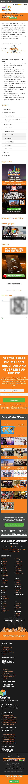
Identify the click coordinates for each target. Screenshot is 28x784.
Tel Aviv (4, 590)
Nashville (18, 559)
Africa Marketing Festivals (9, 734)
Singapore (18, 607)
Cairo (4, 594)
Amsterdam (5, 580)
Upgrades (6, 152)
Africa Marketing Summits (9, 741)
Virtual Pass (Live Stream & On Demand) (13, 120)
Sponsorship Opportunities (9, 675)
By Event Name (8, 546)
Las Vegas (5, 573)
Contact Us (5, 678)
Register (5, 105)
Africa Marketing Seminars (9, 739)
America (4, 603)
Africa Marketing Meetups (9, 738)
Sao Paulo (18, 592)
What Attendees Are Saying (12, 218)
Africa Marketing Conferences (10, 722)
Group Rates (8, 128)
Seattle (17, 572)
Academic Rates (9, 131)
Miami (17, 558)
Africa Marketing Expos (8, 724)
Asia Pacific (5, 605)
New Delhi (18, 603)
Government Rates (10, 135)
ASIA (16, 601)
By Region (23, 546)
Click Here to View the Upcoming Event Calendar (14, 550)
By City (13, 546)
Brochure (5, 244)
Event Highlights (8, 224)
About (4, 646)
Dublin (4, 584)
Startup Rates (9, 145)
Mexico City (18, 588)
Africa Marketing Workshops (9, 743)
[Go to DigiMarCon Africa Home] (7, 8)
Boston (4, 559)
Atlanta (4, 558)
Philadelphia (19, 565)
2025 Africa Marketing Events (9, 717)
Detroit (4, 568)
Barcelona (5, 582)
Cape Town (5, 596)
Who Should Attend (7, 651)
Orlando (18, 563)
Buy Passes (5, 669)
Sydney (17, 617)
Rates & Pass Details (9, 112)
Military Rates (8, 138)
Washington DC (19, 573)
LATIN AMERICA (18, 586)
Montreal (18, 580)
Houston (4, 572)
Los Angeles (5, 575)
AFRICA (3, 592)
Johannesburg (6, 598)
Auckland (18, 613)
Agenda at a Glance (7, 647)
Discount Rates (8, 124)
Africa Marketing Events (8, 715)
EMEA (4, 608)
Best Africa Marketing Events (9, 719)
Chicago (4, 563)
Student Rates (9, 148)
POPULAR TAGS (7, 713)
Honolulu (5, 570)
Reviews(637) (20, 4)
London (18, 596)
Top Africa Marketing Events (9, 720)
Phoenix (18, 566)
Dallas (4, 565)
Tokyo (17, 609)
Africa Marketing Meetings (9, 736)
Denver (4, 566)
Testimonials (6, 673)
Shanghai (18, 605)
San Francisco (19, 570)
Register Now (7, 109)
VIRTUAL (3, 601)
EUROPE (3, 578)
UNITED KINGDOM (19, 594)
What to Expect (6, 649)
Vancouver (18, 584)
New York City (19, 561)
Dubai (4, 588)
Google (19, 290)
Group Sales (7, 155)
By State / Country (18, 546)
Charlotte (5, 561)
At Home (4, 606)
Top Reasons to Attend (8, 653)
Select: (4, 546)
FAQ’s (4, 654)
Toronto (18, 582)
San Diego (18, 568)
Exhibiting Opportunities (8, 676)
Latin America (6, 610)
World (4, 612)
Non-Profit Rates (9, 142)
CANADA (17, 578)
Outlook (14, 290)
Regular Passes (9, 116)
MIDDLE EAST (4, 586)
